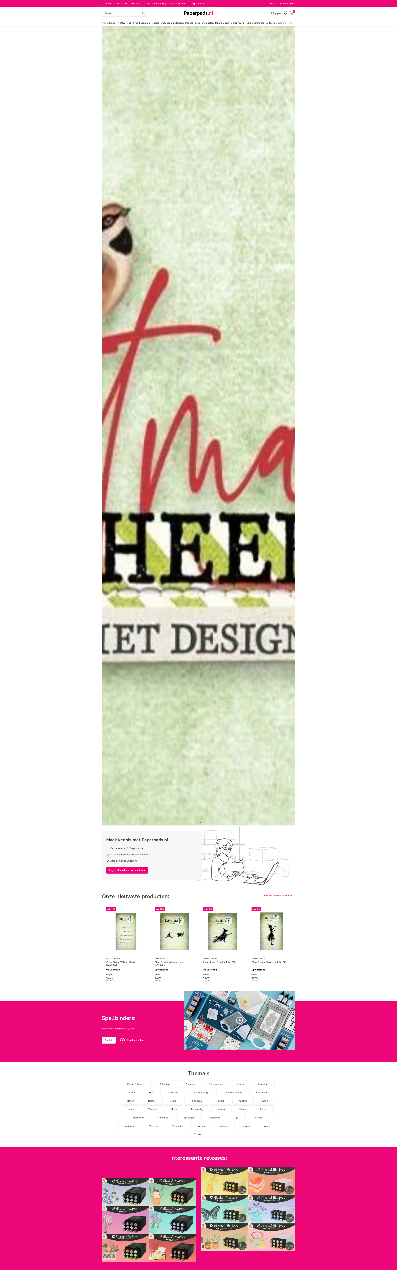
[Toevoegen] (142, 978)
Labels (264, 1101)
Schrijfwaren (238, 23)
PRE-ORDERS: (109, 23)
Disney (240, 1084)
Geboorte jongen (201, 1092)
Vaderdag (130, 1126)
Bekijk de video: (135, 1040)
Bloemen (190, 1084)
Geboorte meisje (233, 1092)
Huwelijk (220, 1101)
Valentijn (153, 1126)
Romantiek (138, 1117)
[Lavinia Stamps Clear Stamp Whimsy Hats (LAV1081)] (174, 931)
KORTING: (132, 23)
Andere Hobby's (287, 23)
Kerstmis (243, 1101)
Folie (197, 23)
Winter (267, 1126)
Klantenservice (287, 3)
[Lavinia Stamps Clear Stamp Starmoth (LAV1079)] (271, 931)
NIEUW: (121, 23)
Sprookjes (189, 1117)
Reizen (263, 1109)
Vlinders (224, 1126)
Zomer (197, 1134)
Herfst (151, 1101)
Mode (174, 1109)
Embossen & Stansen (172, 23)
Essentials (144, 23)
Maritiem (152, 1109)
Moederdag (197, 1109)
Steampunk (214, 1117)
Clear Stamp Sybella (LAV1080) (219, 962)
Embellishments (255, 23)
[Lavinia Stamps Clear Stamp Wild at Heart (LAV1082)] (125, 931)
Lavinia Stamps (113, 958)
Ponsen (189, 23)
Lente (131, 1109)
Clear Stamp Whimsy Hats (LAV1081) (169, 963)
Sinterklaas (164, 1117)
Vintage (202, 1126)
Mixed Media (222, 23)
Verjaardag (177, 1126)
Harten (130, 1101)
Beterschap (165, 1084)
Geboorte (173, 1092)
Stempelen (208, 23)
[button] (196, 822)
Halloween (261, 1092)
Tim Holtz (257, 1117)
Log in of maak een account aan (127, 870)
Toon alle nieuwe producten (277, 895)
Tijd (236, 1117)
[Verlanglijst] (285, 13)
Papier (155, 23)
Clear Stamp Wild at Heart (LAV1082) (120, 963)
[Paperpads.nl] (198, 13)
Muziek (221, 1109)
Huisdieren (196, 1101)
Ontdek (109, 1040)
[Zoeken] (143, 13)
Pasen (242, 1109)
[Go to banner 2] (248, 1209)
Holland (172, 1101)
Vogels (246, 1126)
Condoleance (216, 1084)
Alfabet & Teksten (136, 1084)
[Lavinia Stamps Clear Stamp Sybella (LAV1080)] (222, 931)
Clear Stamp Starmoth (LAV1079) (269, 962)
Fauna (132, 1092)
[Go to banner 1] (149, 1220)
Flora (151, 1092)
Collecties (271, 23)
